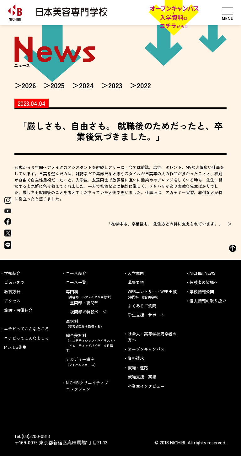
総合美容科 (91, 342)
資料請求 (136, 358)
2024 (86, 85)
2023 (115, 85)
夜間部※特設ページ (88, 312)
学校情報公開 (202, 292)
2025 (58, 85)
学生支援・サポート (146, 315)
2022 (144, 85)
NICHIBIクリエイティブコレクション (87, 386)
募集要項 (136, 282)
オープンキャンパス (146, 349)
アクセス (12, 301)
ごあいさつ (14, 282)
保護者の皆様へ (204, 282)
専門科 (89, 294)
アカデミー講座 (81, 361)
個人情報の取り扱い (208, 301)
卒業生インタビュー (146, 386)
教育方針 (12, 292)
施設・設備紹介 (18, 310)
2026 (29, 85)
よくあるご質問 (142, 306)
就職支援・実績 (142, 377)
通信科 (85, 323)
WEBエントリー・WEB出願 (152, 294)
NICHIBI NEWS (203, 273)
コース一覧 (76, 282)
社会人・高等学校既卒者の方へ (152, 337)
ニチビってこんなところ (26, 338)
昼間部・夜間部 (84, 303)
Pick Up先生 (15, 347)
